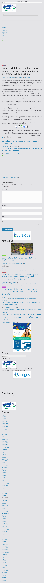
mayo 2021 (4, 474)
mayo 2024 (4, 415)
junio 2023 (4, 433)
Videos (3, 38)
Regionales (4, 30)
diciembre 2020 (5, 482)
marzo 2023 (4, 438)
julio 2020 (4, 490)
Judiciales (4, 33)
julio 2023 (4, 431)
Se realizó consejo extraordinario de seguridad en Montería (22, 142)
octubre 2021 (5, 465)
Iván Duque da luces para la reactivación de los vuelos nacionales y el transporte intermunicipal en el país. (20, 131)
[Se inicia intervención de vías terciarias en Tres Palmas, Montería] (22, 298)
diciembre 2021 (5, 462)
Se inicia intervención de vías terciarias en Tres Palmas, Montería (21, 303)
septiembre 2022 (5, 447)
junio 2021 (4, 472)
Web (3, 216)
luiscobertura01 (19, 77)
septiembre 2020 (5, 487)
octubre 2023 (5, 426)
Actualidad (4, 27)
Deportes (4, 29)
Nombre (4, 205)
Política (3, 35)
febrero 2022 (5, 459)
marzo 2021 (4, 477)
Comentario (5, 189)
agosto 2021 (4, 469)
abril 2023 (4, 436)
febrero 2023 (5, 439)
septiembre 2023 (5, 428)
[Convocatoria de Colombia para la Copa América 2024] (22, 244)
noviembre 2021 (5, 464)
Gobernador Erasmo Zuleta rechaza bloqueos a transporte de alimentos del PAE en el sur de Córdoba (21, 317)
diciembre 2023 (5, 423)
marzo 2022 (4, 457)
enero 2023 (4, 441)
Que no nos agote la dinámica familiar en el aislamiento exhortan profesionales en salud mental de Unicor (23, 134)
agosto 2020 (4, 488)
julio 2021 (4, 470)
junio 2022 (4, 452)
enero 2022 (4, 460)
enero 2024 (4, 421)
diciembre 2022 (5, 442)
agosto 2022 (4, 449)
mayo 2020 (4, 493)
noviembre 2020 (5, 483)
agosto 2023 (4, 429)
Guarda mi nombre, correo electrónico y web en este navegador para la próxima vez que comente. (21, 224)
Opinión (3, 37)
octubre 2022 (5, 446)
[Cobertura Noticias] (2, 21)
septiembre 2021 (5, 467)
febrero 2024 (5, 420)
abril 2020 (4, 495)
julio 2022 (4, 451)
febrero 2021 (5, 478)
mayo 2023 (4, 434)
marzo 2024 (4, 418)
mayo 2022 (4, 454)
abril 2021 (4, 475)
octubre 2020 (5, 485)
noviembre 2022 (5, 444)
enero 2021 (4, 480)
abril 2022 (4, 456)
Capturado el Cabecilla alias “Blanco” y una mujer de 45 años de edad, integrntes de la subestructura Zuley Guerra (20, 276)
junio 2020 (4, 492)
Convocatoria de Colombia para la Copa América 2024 (19, 259)
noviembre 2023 (5, 424)
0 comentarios (27, 77)
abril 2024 (4, 416)
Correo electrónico (6, 211)
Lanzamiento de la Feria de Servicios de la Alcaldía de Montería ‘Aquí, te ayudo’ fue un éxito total (20, 291)
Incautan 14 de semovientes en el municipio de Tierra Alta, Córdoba (22, 149)
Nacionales (4, 32)
